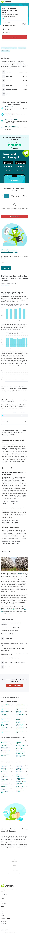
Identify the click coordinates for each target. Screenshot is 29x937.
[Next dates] (26, 196)
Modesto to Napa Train (19, 731)
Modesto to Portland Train (19, 712)
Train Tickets (14, 857)
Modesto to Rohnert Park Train (20, 722)
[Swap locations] (24, 24)
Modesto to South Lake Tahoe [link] (14, 874)
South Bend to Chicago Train (19, 775)
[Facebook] (4, 894)
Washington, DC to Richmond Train (20, 787)
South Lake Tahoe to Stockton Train (20, 749)
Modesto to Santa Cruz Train (4, 725)
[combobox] (14, 22)
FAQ (25, 48)
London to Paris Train (5, 782)
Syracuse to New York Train (4, 780)
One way (6, 18)
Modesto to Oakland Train (20, 708)
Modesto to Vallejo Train (5, 708)
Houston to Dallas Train (21, 781)
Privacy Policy (3, 930)
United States (14, 861)
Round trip (13, 18)
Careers (2, 915)
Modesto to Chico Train (19, 728)
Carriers (20, 48)
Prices (15, 48)
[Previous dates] (2, 196)
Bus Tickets (3, 901)
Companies (3, 923)
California (20, 573)
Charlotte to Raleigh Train (5, 792)
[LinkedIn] (6, 894)
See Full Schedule (14, 216)
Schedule (4, 48)
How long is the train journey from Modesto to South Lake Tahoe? (12, 473)
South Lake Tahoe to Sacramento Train (20, 752)
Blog (2, 911)
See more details (5, 285)
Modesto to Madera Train (5, 718)
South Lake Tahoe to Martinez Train (5, 748)
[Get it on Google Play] (20, 162)
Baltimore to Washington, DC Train (4, 776)
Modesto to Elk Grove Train (19, 718)
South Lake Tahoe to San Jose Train (20, 756)
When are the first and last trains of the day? (13, 508)
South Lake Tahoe (14, 869)
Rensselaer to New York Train (20, 790)
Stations (8, 50)
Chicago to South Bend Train (19, 784)
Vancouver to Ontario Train (4, 766)
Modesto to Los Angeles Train (19, 725)
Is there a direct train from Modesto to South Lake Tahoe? (13, 441)
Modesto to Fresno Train (5, 722)
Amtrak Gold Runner (11, 609)
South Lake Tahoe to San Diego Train (5, 745)
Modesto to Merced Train (20, 705)
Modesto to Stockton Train (5, 705)
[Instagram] (1, 894)
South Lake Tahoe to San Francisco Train (20, 746)
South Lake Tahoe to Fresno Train (5, 751)
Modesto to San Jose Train (4, 728)
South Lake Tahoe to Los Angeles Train (20, 742)
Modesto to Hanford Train (5, 731)
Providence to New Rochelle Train (5, 785)
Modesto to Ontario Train (20, 715)
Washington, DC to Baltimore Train (20, 769)
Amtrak (4, 415)
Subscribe (6, 268)
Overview (10, 48)
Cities (3, 50)
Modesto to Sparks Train (5, 712)
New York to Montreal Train (4, 769)
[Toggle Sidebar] (27, 1)
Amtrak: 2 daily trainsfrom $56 (8, 283)
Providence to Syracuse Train (4, 772)
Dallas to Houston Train (20, 772)
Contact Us (3, 921)
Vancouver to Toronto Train (19, 766)
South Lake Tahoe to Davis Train (5, 754)
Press (2, 913)
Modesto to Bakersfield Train (4, 715)
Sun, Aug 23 (7, 29)
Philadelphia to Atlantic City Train (20, 779)
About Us (3, 908)
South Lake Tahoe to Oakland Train (5, 741)
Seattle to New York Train (4, 789)
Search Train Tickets (14, 685)
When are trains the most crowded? (10, 527)
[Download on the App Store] (8, 162)
